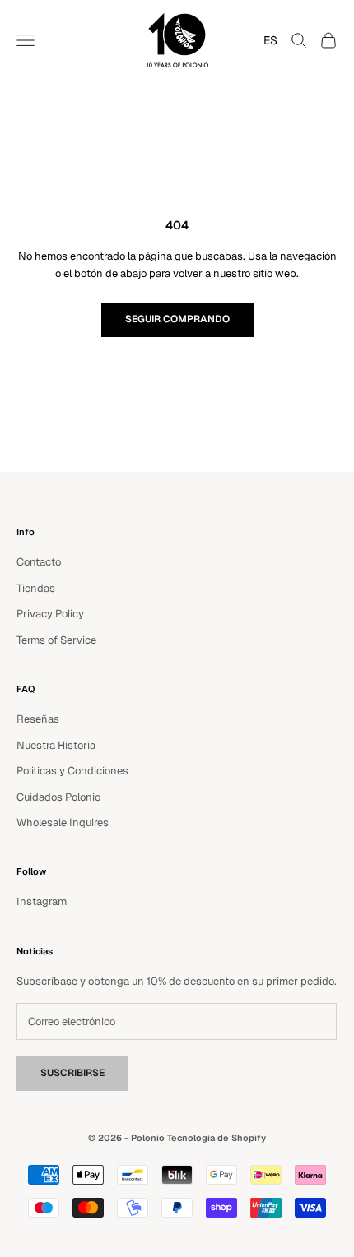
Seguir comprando (177, 319)
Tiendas (35, 588)
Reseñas (37, 719)
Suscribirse (72, 1072)
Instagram (41, 901)
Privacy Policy (50, 614)
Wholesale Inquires (62, 823)
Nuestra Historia (55, 745)
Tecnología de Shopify (216, 1138)
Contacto (38, 562)
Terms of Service (56, 640)
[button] (266, 40)
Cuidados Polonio (58, 797)
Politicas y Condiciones (72, 771)
